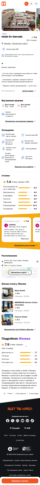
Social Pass (20, 440)
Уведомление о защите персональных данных (20, 460)
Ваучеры (32, 465)
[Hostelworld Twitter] (12, 420)
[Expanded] (4, 393)
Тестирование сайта (14, 470)
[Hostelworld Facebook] (7, 420)
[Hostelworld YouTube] (22, 420)
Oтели (19, 435)
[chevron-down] (26, 346)
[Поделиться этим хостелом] (37, 30)
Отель (4, 34)
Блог (6, 435)
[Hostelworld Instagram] (17, 420)
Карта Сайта (28, 470)
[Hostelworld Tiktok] (32, 420)
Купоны (25, 465)
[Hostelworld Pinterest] (27, 420)
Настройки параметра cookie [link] (20, 475)
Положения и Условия (13, 465)
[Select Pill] (26, 4)
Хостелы (12, 435)
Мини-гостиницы (30, 435)
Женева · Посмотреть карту (16, 43)
